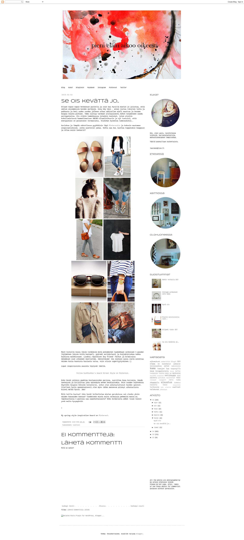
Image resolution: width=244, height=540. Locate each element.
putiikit (161, 378)
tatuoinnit (176, 385)
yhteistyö (163, 389)
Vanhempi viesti (137, 506)
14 (153, 431)
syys (156, 403)
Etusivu (102, 506)
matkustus (176, 373)
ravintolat (170, 378)
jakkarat (176, 364)
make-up (168, 373)
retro (171, 380)
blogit (173, 361)
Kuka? (70, 88)
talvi (165, 385)
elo (156, 406)
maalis (157, 415)
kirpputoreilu (162, 371)
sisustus (166, 382)
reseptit (162, 380)
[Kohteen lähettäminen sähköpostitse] (94, 422)
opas (178, 375)
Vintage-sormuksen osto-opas (169, 293)
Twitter (123, 88)
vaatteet (76, 425)
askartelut (165, 361)
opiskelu (153, 378)
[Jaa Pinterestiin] (104, 422)
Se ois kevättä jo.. (170, 342)
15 (153, 400)
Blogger (139, 534)
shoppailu (154, 383)
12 (153, 438)
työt (162, 387)
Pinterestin (114, 126)
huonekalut (166, 364)
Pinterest (113, 88)
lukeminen (154, 373)
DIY (178, 362)
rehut (178, 378)
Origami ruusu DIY (169, 330)
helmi (156, 418)
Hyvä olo (165, 305)
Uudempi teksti (68, 506)
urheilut (168, 387)
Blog (63, 88)
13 (153, 434)
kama (153, 368)
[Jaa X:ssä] (99, 422)
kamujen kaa (163, 369)
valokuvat (154, 389)
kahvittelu (176, 366)
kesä (152, 371)
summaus (177, 382)
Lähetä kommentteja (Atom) (78, 510)
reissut (153, 380)
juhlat (166, 366)
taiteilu (153, 385)
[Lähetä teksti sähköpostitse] (90, 422)
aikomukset (155, 362)
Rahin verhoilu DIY (170, 280)
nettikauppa (170, 376)
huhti (156, 412)
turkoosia (154, 387)
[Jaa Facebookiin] (102, 422)
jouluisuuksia (156, 366)
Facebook (90, 88)
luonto (161, 373)
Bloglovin (80, 88)
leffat (177, 371)
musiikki (153, 375)
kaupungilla (175, 369)
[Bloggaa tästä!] (97, 422)
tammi (156, 427)
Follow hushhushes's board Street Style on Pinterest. (103, 373)
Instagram (102, 88)
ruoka (178, 380)
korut (172, 371)
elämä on (155, 364)
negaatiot (160, 375)
